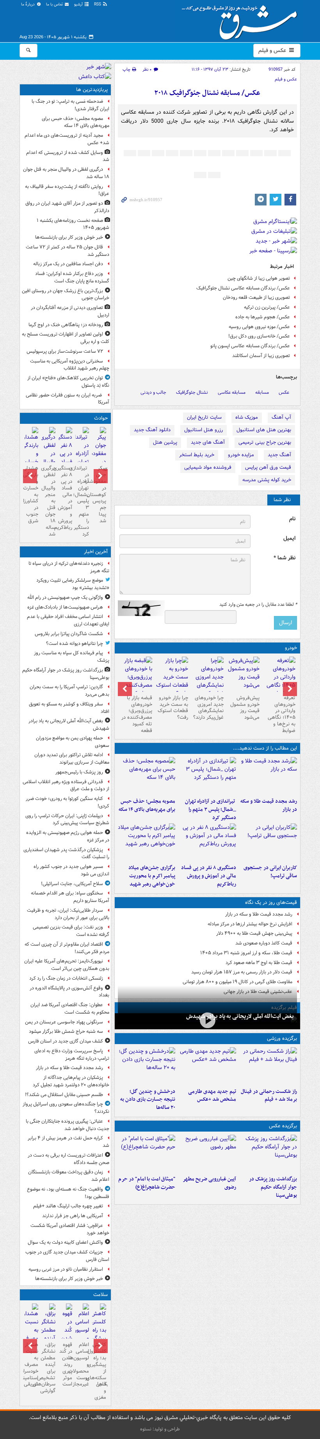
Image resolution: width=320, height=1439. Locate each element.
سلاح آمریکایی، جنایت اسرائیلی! (72, 883)
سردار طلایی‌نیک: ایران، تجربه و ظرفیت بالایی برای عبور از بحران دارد (68, 914)
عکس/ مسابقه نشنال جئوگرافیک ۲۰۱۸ (207, 93)
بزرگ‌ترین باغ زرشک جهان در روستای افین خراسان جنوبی (65, 294)
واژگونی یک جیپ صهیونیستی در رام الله (65, 597)
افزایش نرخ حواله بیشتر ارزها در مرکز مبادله (250, 924)
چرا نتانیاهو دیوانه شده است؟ (74, 643)
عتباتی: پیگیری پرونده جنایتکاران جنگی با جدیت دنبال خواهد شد (67, 1125)
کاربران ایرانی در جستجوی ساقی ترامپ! (270, 871)
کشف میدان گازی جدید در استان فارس (65, 1041)
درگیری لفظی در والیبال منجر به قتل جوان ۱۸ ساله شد (66, 173)
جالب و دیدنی (153, 392)
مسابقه (262, 392)
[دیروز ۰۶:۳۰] (82, 1335)
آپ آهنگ (281, 417)
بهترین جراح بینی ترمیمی (264, 442)
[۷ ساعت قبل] (268, 842)
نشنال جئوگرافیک (192, 392)
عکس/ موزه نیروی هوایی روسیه (259, 326)
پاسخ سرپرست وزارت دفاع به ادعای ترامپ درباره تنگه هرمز (71, 1054)
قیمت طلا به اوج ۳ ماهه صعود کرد (259, 962)
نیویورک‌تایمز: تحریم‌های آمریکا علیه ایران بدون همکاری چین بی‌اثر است (66, 964)
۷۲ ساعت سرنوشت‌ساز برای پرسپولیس (65, 351)
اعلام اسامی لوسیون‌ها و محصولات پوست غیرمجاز (82, 1364)
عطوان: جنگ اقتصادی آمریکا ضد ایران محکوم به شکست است (69, 1008)
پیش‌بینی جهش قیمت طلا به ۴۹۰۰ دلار (254, 933)
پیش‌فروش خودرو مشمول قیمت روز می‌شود (245, 708)
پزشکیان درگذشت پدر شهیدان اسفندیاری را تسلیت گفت (66, 853)
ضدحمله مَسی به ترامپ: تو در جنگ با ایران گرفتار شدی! (70, 105)
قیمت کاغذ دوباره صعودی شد (263, 943)
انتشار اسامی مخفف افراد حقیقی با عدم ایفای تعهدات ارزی (68, 620)
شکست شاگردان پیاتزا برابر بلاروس (69, 633)
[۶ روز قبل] (171, 677)
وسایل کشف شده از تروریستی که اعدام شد (67, 156)
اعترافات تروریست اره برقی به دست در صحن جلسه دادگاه (68, 1159)
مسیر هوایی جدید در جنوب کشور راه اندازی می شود (71, 870)
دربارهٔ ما (28, 4)
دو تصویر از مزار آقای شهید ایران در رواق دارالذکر (67, 207)
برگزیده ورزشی (282, 1038)
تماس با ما (55, 4)
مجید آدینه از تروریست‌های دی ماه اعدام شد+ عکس (67, 139)
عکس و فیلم (273, 50)
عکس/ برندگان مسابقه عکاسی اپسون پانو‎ (250, 346)
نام (292, 519)
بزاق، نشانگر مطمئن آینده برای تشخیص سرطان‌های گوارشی (48, 1368)
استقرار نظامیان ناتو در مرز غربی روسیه (65, 1269)
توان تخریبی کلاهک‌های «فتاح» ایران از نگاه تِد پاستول (68, 381)
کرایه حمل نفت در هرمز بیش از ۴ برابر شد (68, 1141)
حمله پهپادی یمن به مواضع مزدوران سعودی (72, 741)
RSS (98, 4)
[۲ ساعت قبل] (268, 775)
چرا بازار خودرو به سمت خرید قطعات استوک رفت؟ (173, 708)
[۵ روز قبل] (207, 681)
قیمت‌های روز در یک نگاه (271, 902)
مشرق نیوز (241, 19)
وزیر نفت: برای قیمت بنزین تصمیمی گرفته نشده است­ (71, 930)
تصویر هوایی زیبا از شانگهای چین (259, 278)
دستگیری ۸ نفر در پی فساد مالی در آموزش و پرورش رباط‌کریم (208, 876)
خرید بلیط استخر (196, 455)
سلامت (100, 1295)
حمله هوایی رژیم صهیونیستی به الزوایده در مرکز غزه (67, 836)
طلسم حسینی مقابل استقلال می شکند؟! (64, 1094)
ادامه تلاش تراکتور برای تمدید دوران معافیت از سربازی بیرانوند (71, 758)
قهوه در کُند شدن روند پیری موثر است (65, 1364)
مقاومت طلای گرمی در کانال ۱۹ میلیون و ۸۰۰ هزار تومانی (237, 982)
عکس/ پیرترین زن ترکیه (267, 307)
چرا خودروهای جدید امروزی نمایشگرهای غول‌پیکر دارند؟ (208, 708)
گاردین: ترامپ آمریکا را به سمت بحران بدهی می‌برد (69, 690)
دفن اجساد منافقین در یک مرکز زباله (68, 264)
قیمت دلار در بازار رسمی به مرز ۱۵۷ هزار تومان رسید (241, 972)
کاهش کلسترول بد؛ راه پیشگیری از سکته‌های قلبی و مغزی (99, 1371)
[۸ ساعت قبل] (147, 842)
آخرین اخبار (96, 552)
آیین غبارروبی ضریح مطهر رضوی (209, 1183)
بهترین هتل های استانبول (263, 430)
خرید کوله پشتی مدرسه (266, 480)
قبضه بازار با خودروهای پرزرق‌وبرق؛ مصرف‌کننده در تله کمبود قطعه (136, 714)
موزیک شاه (246, 417)
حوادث (101, 418)
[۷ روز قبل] (135, 681)
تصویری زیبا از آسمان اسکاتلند (261, 355)
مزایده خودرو (241, 455)
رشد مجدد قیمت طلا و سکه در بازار (268, 805)
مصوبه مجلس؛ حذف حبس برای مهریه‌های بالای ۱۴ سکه (147, 805)
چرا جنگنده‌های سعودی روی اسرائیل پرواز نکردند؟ (66, 1107)
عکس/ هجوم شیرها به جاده (262, 317)
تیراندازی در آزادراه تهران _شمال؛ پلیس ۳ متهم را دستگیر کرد (210, 809)
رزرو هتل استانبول (203, 430)
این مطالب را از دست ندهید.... (265, 748)
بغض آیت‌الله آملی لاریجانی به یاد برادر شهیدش (240, 1016)
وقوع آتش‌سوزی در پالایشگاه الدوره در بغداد (69, 991)
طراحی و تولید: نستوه (160, 1429)
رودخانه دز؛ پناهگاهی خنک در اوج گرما (65, 325)
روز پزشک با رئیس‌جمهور (79, 772)
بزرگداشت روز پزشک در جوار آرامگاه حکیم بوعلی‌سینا (273, 1187)
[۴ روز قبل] (243, 674)
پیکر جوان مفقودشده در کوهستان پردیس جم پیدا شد (99, 494)
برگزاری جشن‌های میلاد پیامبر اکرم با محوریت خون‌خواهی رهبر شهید (151, 876)
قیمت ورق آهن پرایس (268, 467)
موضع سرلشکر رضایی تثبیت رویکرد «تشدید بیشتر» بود (72, 584)
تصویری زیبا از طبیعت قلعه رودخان (256, 297)
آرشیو (79, 4)
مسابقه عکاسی (231, 392)
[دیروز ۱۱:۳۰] (147, 1066)
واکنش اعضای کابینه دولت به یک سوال (65, 1242)
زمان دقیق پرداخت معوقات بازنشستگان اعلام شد (68, 1175)
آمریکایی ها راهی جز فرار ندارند (72, 1215)
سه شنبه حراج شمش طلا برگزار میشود (66, 1031)
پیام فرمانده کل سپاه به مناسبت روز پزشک (71, 656)
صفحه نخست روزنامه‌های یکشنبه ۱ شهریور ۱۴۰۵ (73, 224)
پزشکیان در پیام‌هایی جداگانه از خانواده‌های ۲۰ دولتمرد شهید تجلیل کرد (71, 1081)
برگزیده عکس (283, 1126)
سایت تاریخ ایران (204, 417)
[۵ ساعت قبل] (147, 775)
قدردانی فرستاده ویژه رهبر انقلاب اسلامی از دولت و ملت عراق (66, 785)
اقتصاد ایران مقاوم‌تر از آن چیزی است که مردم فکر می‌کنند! (67, 948)
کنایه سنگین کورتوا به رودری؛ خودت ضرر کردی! (67, 802)
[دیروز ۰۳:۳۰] (31, 1335)
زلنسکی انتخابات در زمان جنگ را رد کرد (66, 978)
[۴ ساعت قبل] (207, 775)
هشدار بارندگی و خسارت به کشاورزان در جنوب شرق (31, 494)
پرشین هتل (165, 442)
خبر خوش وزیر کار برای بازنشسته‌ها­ (69, 237)
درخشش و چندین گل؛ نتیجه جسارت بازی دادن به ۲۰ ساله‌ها (147, 1099)
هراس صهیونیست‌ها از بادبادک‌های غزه (65, 607)
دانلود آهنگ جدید (152, 430)
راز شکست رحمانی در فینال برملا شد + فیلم (269, 1095)
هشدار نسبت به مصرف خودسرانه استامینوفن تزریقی (31, 1364)
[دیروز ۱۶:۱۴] (279, 681)
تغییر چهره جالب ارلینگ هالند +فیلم (68, 1206)
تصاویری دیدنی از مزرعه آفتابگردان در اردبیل (70, 311)
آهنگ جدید (279, 455)
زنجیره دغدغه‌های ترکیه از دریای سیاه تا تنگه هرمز (68, 567)
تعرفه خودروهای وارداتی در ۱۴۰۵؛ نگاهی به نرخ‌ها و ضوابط (281, 714)
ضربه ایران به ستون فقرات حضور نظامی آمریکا (67, 398)
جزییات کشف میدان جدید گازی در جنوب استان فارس (67, 1255)
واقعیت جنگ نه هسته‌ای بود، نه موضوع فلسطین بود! (68, 1192)
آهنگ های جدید (208, 442)
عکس (284, 392)
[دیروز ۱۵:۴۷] (207, 1066)
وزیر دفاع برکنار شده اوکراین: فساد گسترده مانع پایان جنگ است (72, 277)
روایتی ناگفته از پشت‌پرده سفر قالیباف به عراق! (67, 190)
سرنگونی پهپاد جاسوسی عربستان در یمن (64, 1022)
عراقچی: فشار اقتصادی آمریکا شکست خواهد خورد (69, 1229)
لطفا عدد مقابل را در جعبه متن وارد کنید (258, 604)
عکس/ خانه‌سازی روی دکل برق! (259, 336)
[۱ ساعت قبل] (207, 1020)
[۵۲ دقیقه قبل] (268, 1153)
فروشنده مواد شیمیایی (207, 467)
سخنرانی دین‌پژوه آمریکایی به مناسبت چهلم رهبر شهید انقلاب (69, 364)
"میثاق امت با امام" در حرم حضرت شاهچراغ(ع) (146, 1183)
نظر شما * (284, 558)
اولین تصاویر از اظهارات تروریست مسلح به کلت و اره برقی (65, 337)
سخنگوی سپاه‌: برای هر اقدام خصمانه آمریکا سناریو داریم (70, 896)
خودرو (291, 648)
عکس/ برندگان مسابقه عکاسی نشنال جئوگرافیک (243, 288)
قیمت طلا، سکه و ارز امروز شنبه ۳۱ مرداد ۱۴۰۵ (246, 953)
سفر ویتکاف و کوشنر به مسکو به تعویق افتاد (69, 707)
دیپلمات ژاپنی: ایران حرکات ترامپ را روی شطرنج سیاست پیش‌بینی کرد (67, 819)
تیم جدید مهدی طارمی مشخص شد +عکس (212, 1095)
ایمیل (289, 538)
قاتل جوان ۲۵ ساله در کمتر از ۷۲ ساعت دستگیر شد (67, 250)
